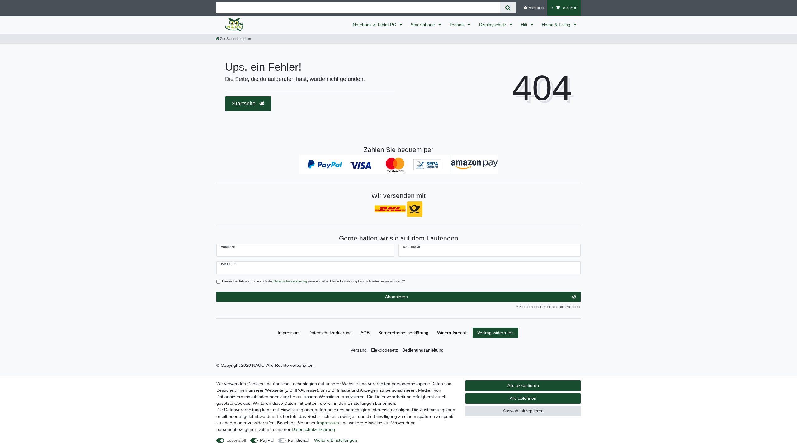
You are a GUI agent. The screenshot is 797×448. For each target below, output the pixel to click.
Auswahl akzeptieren (523, 410)
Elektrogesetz (384, 350)
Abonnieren (396, 296)
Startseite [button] (244, 103)
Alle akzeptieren (523, 385)
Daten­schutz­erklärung (330, 332)
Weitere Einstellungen (335, 440)
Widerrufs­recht (451, 332)
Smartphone (423, 24)
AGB (365, 332)
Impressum (289, 332)
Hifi (524, 24)
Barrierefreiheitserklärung (403, 332)
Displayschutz (493, 24)
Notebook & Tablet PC (375, 24)
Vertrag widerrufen (495, 332)
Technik (458, 24)
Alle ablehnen (523, 398)
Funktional (298, 440)
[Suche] (508, 7)
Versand (359, 350)
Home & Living (557, 24)
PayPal (267, 440)
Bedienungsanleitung (423, 350)
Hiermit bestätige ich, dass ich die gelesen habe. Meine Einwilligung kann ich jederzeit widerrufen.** (313, 281)
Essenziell (236, 440)
